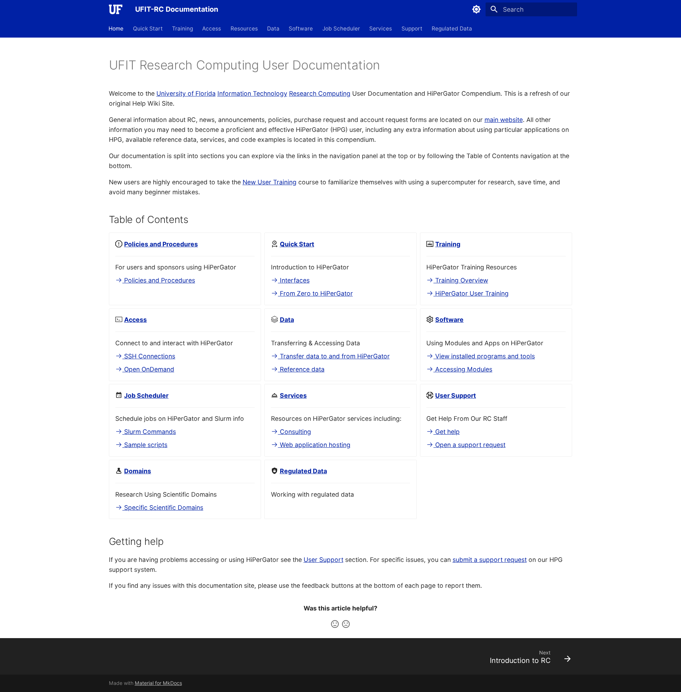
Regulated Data (452, 28)
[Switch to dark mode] (476, 9)
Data (273, 28)
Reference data (301, 369)
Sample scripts (144, 444)
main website (504, 119)
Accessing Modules (462, 369)
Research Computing (319, 93)
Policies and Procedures (158, 280)
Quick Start (148, 28)
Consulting (294, 431)
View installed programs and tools (484, 356)
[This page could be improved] (345, 624)
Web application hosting (314, 444)
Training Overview (460, 280)
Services (381, 28)
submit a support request (490, 559)
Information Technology (252, 93)
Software (301, 28)
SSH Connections (148, 356)
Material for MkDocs (158, 683)
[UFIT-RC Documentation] (116, 9)
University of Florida (186, 93)
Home (116, 28)
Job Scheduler (341, 28)
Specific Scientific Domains (162, 507)
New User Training (270, 182)
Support (412, 28)
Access (212, 28)
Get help (446, 431)
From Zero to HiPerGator (315, 293)
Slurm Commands (149, 431)
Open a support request (469, 444)
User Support (323, 559)
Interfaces (294, 280)
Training (182, 28)
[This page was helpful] (334, 624)
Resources (244, 28)
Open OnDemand (148, 369)
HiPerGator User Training (471, 293)
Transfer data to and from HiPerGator (334, 356)
